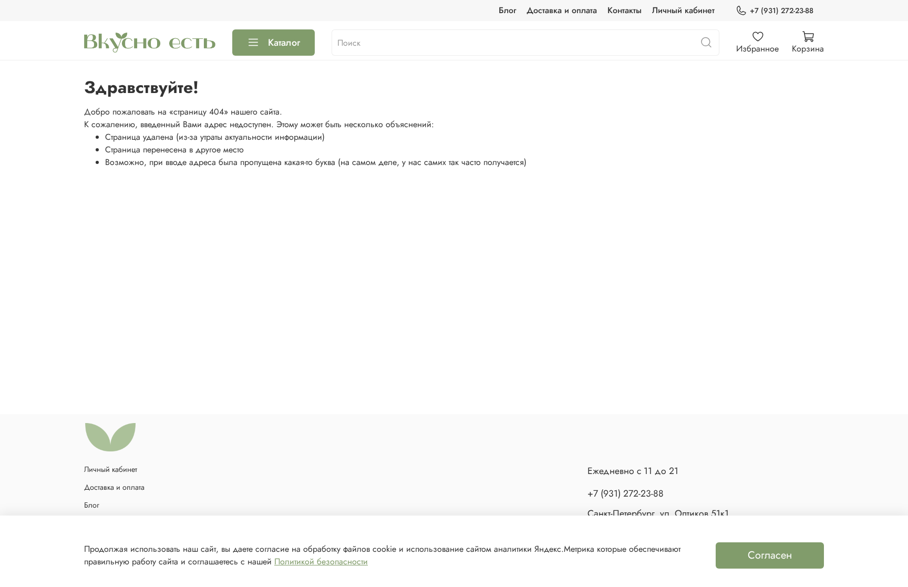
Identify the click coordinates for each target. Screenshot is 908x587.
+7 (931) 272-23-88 (781, 10)
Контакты (624, 10)
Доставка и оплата (562, 10)
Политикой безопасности (321, 561)
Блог (507, 10)
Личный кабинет (683, 10)
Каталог (284, 42)
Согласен (770, 555)
